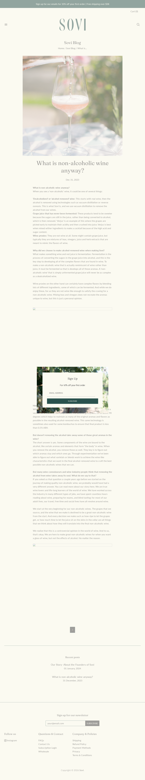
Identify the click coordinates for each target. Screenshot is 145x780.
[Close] (105, 370)
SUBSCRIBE (72, 401)
